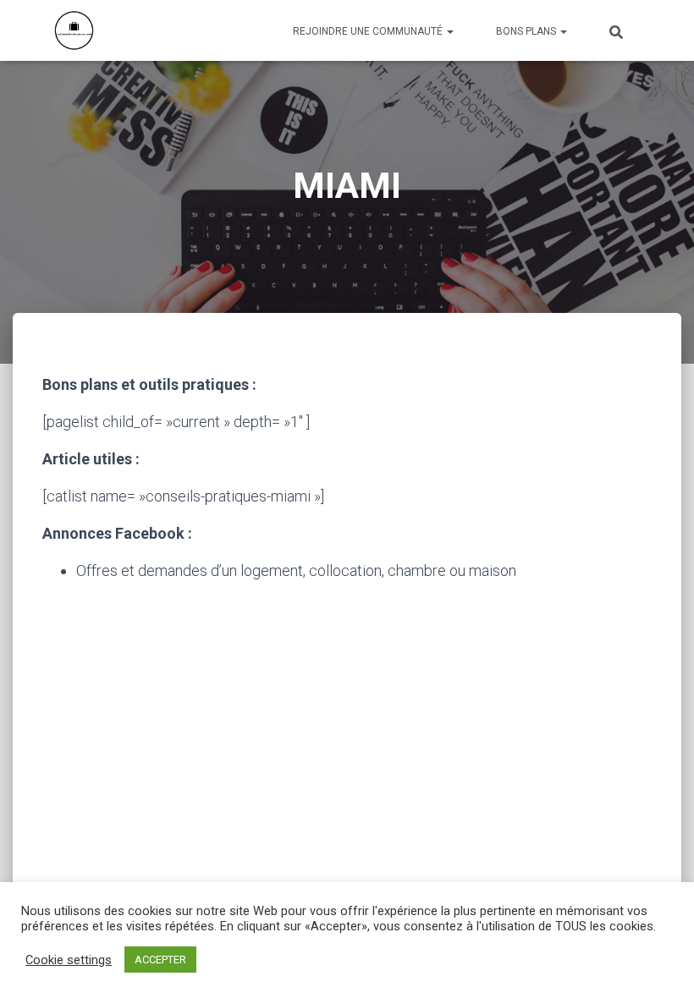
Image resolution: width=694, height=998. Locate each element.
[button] (449, 31)
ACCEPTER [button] (160, 959)
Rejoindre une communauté (369, 31)
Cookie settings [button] (68, 960)
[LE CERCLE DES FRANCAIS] (74, 30)
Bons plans (527, 31)
